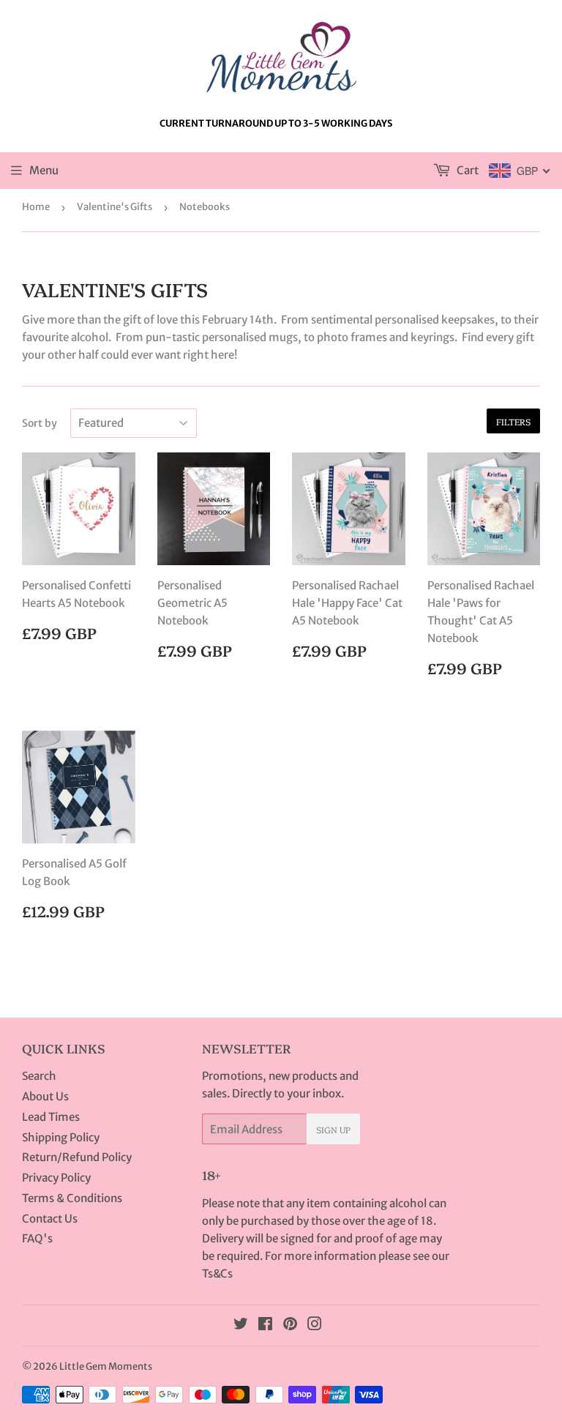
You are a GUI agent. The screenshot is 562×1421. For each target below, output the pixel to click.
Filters (513, 421)
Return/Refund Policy (77, 1157)
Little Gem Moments (105, 1366)
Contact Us (50, 1219)
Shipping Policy (61, 1137)
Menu (44, 170)
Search (39, 1076)
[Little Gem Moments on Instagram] (314, 1325)
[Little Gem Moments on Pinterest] (290, 1325)
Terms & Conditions (72, 1198)
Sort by (39, 423)
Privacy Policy (56, 1178)
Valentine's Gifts (114, 207)
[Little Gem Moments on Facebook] (265, 1325)
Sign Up (333, 1129)
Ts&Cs (217, 1273)
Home (36, 207)
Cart (466, 170)
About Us (45, 1096)
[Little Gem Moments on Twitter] (240, 1325)
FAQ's (37, 1238)
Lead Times (51, 1117)
